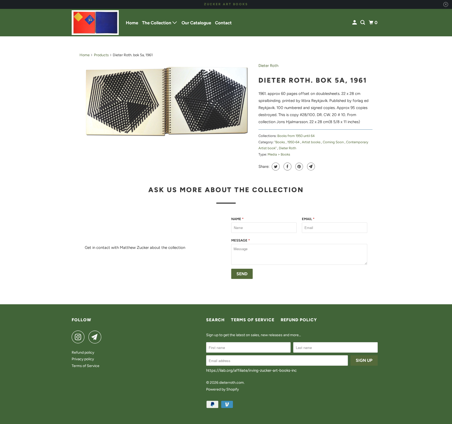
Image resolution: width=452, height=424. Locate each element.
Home (132, 22)
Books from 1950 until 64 (296, 136)
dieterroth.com (231, 382)
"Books (280, 142)
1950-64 (293, 142)
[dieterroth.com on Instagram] (79, 336)
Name (237, 219)
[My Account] (355, 23)
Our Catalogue (196, 22)
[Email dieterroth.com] (96, 336)
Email (308, 219)
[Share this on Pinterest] (298, 166)
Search (215, 319)
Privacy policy (83, 359)
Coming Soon (333, 142)
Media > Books (279, 154)
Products (101, 55)
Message (240, 240)
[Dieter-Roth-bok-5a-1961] (166, 101)
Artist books (311, 142)
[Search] (363, 23)
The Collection (157, 22)
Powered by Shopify (222, 389)
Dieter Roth (268, 65)
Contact (223, 22)
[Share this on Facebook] (286, 166)
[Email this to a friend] (310, 166)
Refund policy (83, 352)
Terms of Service (85, 366)
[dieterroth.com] (95, 22)
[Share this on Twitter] (275, 166)
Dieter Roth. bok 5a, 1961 (312, 80)
